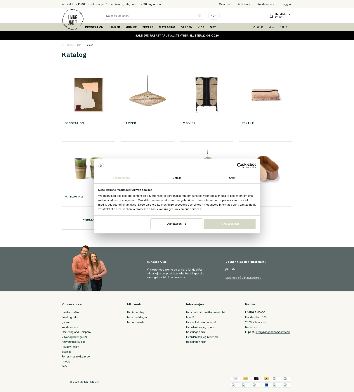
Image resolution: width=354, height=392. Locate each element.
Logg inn (287, 4)
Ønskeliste (244, 4)
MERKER (258, 27)
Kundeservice (266, 4)
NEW (271, 27)
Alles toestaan (230, 223)
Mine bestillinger (137, 317)
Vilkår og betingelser (74, 336)
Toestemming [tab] (121, 177)
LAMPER (114, 27)
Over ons (224, 4)
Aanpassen (174, 223)
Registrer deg (135, 312)
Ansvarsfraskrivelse (74, 341)
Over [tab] (232, 177)
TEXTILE (147, 27)
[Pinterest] (233, 270)
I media (66, 361)
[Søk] (200, 16)
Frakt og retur (70, 317)
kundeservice (176, 277)
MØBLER (131, 27)
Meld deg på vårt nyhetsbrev (243, 277)
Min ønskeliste (136, 322)
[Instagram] (226, 270)
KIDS (201, 27)
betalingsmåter (71, 312)
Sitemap (67, 351)
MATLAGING (167, 27)
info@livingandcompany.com (273, 331)
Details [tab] (177, 177)
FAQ (64, 366)
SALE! (283, 27)
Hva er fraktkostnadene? (201, 322)
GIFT (213, 27)
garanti (66, 322)
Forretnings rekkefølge (76, 356)
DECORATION (94, 27)
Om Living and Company (76, 331)
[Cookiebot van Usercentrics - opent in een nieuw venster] (240, 166)
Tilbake (69, 45)
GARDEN (186, 27)
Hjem (78, 45)
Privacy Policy (70, 346)
